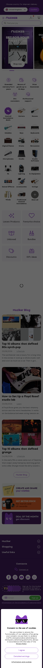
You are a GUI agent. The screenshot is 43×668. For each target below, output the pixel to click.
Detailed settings (22, 656)
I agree (21, 650)
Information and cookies (22, 662)
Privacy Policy (21, 643)
